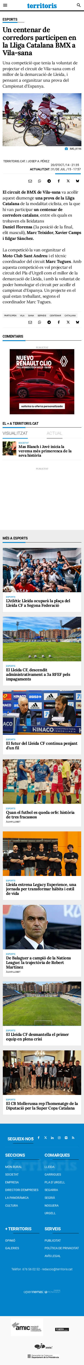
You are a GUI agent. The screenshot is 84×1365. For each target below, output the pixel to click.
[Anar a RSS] (73, 1137)
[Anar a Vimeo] (66, 1137)
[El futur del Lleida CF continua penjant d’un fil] (42, 712)
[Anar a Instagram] (59, 1137)
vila (22, 315)
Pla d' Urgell (55, 1182)
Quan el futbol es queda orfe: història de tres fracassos (40, 814)
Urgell (50, 1213)
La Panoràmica (17, 1197)
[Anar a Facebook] (38, 1137)
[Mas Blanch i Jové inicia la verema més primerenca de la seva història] (9, 448)
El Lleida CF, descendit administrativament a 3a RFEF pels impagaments (38, 674)
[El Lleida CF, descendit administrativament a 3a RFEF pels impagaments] (42, 639)
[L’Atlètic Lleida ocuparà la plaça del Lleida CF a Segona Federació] (42, 570)
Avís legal (53, 1256)
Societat (12, 1174)
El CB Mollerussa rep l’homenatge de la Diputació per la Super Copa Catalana (42, 1106)
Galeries (12, 1248)
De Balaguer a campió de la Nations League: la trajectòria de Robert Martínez (38, 962)
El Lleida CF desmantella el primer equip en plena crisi (37, 1037)
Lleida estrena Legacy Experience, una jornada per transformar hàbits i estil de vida (41, 889)
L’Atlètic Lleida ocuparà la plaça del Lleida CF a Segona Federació (38, 603)
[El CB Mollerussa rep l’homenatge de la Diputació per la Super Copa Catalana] (42, 1072)
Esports (10, 19)
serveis (42, 315)
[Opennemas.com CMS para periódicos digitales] (42, 1292)
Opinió (10, 1240)
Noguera (52, 1205)
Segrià (50, 1197)
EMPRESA (12, 1182)
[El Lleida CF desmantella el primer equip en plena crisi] (42, 1004)
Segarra (51, 1190)
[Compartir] (40, 181)
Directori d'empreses (21, 1190)
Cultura (11, 1205)
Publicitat (53, 1240)
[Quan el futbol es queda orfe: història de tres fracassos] (42, 781)
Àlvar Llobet (13, 822)
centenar (55, 315)
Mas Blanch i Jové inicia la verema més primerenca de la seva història (45, 451)
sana (31, 315)
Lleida (49, 1167)
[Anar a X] (45, 1137)
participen (10, 315)
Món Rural (13, 1167)
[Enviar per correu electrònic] (30, 181)
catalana (70, 315)
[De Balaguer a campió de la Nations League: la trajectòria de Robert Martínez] (42, 927)
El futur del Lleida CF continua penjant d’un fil (41, 745)
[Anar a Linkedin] (52, 1137)
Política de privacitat (62, 1248)
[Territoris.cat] (42, 5)
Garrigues (53, 1174)
